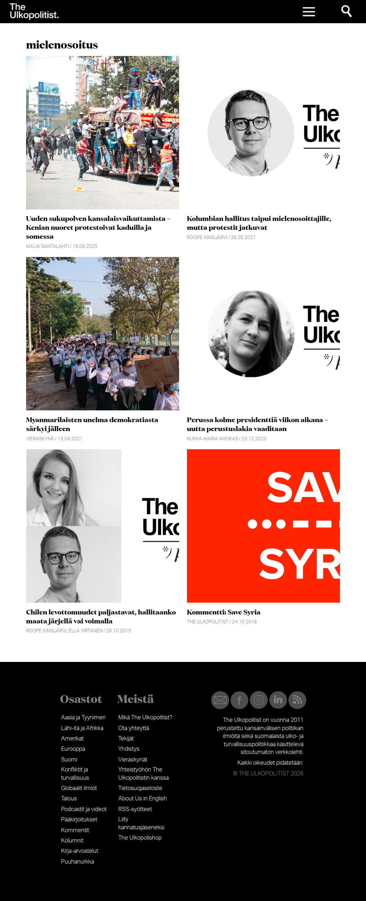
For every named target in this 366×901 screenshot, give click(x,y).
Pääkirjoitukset (79, 819)
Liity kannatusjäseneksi (141, 823)
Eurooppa (73, 749)
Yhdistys (128, 749)
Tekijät (126, 738)
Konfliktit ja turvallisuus (75, 773)
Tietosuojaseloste (140, 788)
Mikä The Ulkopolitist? (145, 717)
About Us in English (142, 798)
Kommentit (75, 830)
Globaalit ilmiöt (79, 788)
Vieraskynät (132, 760)
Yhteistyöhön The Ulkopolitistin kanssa (143, 773)
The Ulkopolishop (140, 838)
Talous (69, 798)
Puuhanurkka (77, 862)
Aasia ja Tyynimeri (83, 717)
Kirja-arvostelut (79, 851)
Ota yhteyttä (133, 728)
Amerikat (72, 738)
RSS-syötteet (135, 809)
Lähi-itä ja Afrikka (82, 728)
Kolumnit (72, 841)
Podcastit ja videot (84, 809)
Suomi (69, 760)
